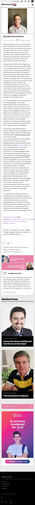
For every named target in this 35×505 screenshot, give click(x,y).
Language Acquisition (8, 247)
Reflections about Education (21, 247)
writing (29, 145)
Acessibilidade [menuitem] (15, 1)
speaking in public (17, 251)
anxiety (5, 251)
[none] (25, 1)
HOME (3, 481)
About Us (4, 488)
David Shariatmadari (9, 217)
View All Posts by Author (9, 292)
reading (21, 147)
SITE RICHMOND (6, 484)
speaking (21, 145)
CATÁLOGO (4, 486)
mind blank (10, 251)
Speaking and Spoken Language (11, 249)
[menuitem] (22, 1)
